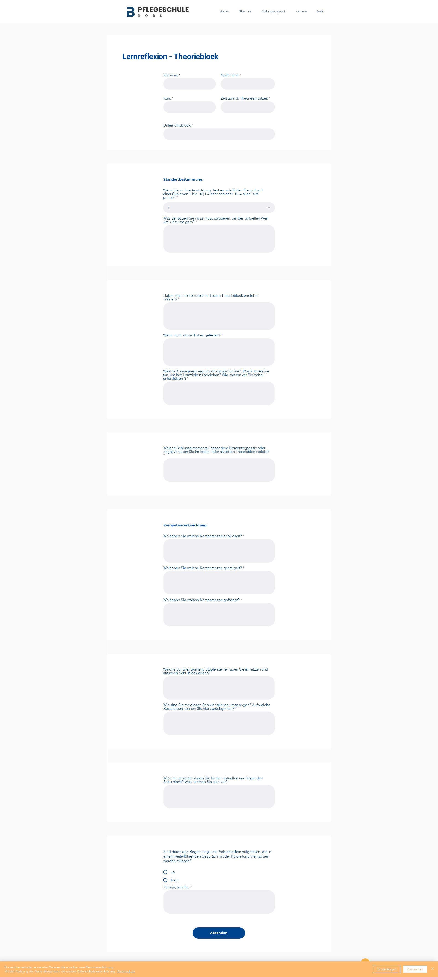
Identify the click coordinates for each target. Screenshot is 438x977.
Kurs (167, 98)
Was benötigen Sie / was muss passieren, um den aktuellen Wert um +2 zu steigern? (215, 220)
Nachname (230, 75)
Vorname (170, 75)
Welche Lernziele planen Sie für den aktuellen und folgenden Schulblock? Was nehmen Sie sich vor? (213, 779)
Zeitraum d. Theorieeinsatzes (244, 98)
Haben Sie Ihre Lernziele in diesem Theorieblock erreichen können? (211, 297)
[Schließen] (432, 969)
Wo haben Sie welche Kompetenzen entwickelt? (202, 536)
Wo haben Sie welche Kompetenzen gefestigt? (201, 600)
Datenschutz (126, 971)
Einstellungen (386, 969)
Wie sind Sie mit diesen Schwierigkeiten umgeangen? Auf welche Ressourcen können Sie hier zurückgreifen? (216, 706)
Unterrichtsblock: (177, 125)
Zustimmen (415, 969)
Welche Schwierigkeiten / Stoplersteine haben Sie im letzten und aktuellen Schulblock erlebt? (215, 671)
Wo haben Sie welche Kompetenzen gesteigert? (202, 568)
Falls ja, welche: (176, 887)
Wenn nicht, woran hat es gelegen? (191, 335)
